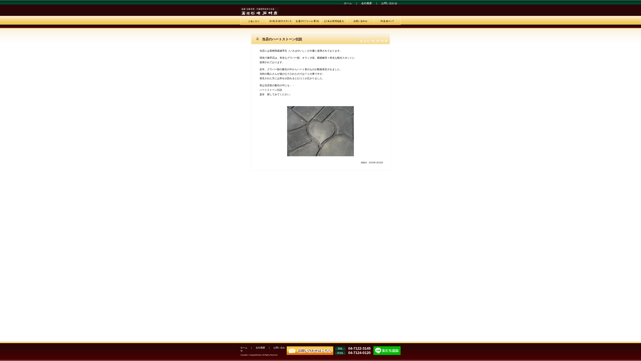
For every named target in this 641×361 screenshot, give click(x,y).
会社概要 (367, 3)
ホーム (348, 3)
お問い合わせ (389, 3)
